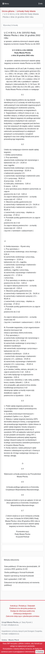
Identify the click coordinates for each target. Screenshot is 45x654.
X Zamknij (39, 652)
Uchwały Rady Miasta (26, 11)
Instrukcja (13, 606)
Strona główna (8, 11)
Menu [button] (6, 4)
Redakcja (22, 606)
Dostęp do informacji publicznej (22, 611)
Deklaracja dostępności (22, 614)
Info (40, 4)
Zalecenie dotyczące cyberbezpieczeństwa (22, 616)
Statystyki (31, 606)
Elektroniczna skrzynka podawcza (22, 608)
